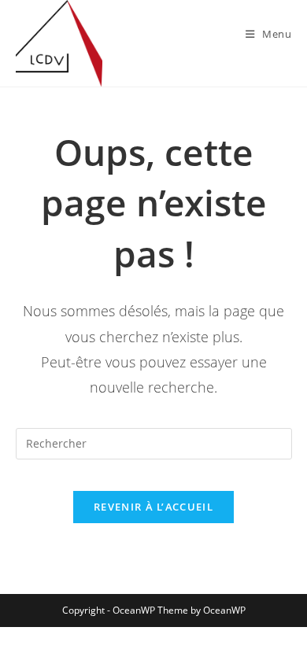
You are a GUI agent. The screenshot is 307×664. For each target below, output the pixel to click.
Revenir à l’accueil (153, 507)
